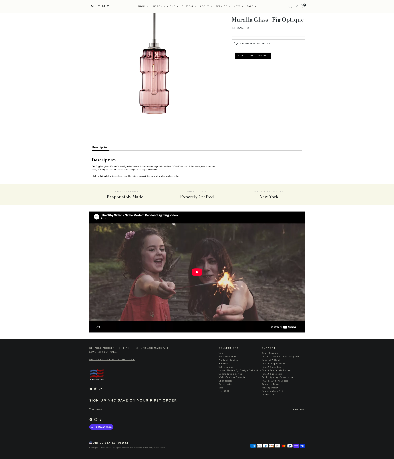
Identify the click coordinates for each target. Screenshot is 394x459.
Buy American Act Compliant (112, 359)
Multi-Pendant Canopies (233, 377)
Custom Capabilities (273, 363)
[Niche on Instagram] (96, 389)
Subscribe (299, 409)
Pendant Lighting (229, 360)
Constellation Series (230, 374)
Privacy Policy (270, 387)
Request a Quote (271, 360)
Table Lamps (226, 367)
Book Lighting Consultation (278, 377)
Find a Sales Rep (272, 367)
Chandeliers (226, 381)
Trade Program (270, 353)
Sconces (223, 363)
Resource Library (272, 384)
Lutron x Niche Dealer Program (280, 356)
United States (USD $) (110, 442)
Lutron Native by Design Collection (240, 370)
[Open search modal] (290, 6)
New (221, 353)
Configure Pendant (253, 56)
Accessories (226, 384)
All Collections (227, 356)
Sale (221, 387)
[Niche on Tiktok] (101, 389)
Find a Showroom (272, 374)
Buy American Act (272, 391)
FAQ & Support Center (275, 381)
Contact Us (268, 394)
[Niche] (100, 6)
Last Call (224, 391)
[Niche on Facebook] (91, 389)
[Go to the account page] (296, 6)
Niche (108, 448)
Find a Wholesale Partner (276, 370)
